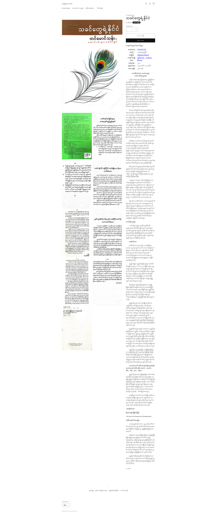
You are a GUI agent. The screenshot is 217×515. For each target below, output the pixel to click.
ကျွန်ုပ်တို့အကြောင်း (114, 490)
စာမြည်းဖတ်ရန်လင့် (143, 55)
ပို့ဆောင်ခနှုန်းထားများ (101, 490)
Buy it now (140, 40)
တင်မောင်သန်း (141, 49)
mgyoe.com (67, 511)
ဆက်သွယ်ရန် (124, 490)
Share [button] (129, 468)
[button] (90, 8)
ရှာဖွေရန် (91, 490)
